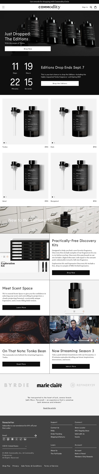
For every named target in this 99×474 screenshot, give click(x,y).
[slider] (60, 340)
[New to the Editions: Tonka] (49, 220)
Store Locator (80, 428)
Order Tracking (56, 434)
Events (77, 437)
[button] (3, 7)
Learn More (21, 307)
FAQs (53, 431)
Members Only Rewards (84, 456)
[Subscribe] (34, 435)
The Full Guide (56, 453)
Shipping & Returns (58, 437)
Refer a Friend (80, 453)
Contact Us (55, 428)
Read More (21, 364)
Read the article (49, 408)
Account (78, 450)
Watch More (71, 366)
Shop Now (28, 49)
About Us (54, 450)
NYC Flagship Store (82, 431)
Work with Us (80, 434)
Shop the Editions (60, 83)
